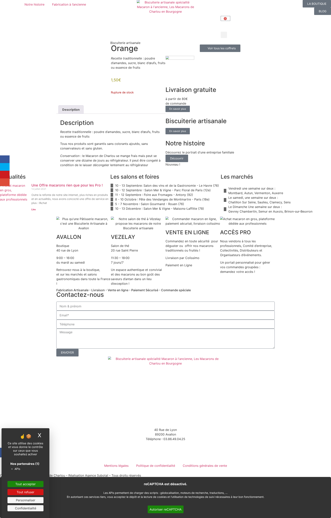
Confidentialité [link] (25, 508)
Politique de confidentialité (155, 466)
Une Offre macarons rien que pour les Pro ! (67, 185)
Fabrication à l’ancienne (69, 4)
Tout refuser (25, 492)
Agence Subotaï (96, 475)
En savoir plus (177, 108)
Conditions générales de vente (205, 466)
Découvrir (177, 158)
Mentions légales (116, 466)
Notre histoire (34, 4)
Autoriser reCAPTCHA (166, 509)
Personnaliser (25, 500)
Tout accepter (25, 484)
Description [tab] (71, 109)
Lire (33, 209)
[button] (224, 35)
